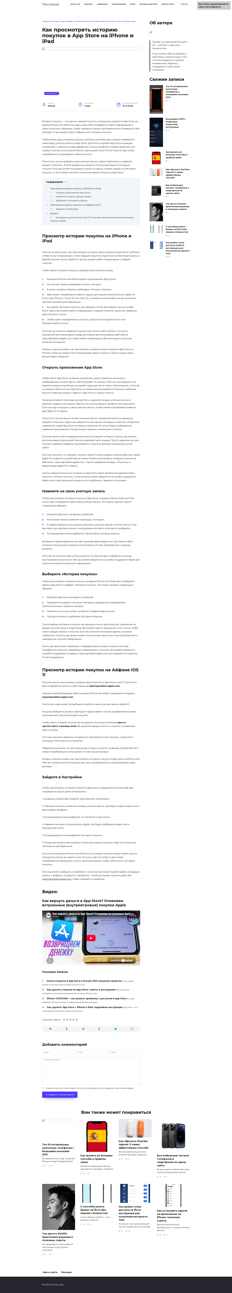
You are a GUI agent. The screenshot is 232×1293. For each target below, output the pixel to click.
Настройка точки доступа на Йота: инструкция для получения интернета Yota (178, 248)
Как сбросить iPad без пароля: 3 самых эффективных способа (178, 173)
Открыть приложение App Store (73, 192)
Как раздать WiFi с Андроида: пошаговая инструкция (176, 123)
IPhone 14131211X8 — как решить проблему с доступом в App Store (87, 998)
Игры (132, 4)
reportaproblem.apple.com (56, 879)
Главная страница (51, 21)
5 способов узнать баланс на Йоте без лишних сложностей (177, 229)
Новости (75, 4)
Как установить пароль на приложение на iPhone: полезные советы (172, 1215)
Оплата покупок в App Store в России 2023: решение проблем (83, 981)
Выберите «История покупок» (72, 200)
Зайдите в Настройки (67, 209)
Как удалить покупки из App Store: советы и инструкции (81, 989)
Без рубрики (67, 21)
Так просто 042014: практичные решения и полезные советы (177, 207)
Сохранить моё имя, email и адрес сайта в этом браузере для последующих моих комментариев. (89, 1088)
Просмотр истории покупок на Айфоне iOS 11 (75, 205)
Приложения (119, 4)
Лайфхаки (102, 4)
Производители (148, 4)
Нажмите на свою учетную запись (73, 196)
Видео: (54, 213)
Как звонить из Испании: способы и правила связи (176, 155)
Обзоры (88, 4)
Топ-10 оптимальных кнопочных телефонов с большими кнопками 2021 (177, 91)
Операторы (167, 4)
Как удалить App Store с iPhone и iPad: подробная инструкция (85, 1007)
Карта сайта (50, 1272)
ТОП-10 (184, 4)
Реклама (66, 1272)
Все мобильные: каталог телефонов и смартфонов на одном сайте (177, 189)
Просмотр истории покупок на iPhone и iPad (75, 188)
